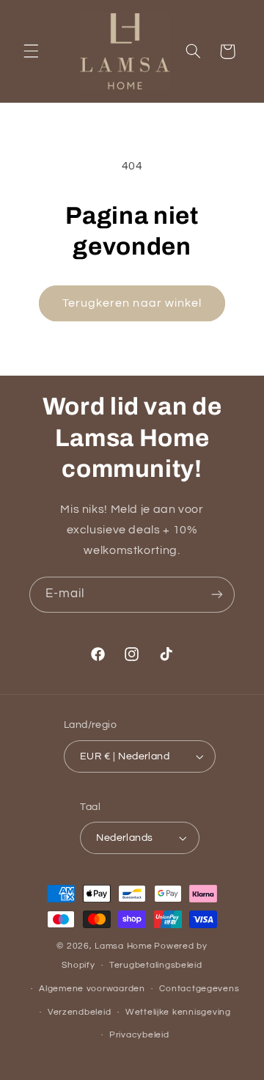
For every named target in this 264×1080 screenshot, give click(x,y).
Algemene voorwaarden (92, 989)
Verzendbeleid (79, 1012)
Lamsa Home (123, 946)
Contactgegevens (199, 989)
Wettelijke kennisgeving (178, 1012)
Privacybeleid (139, 1035)
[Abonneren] (217, 595)
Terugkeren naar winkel (132, 303)
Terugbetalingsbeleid (155, 965)
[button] (31, 51)
